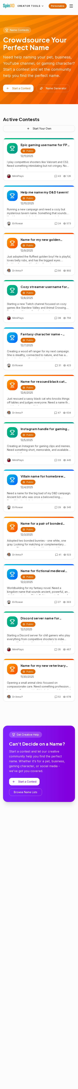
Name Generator (56, 88)
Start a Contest (21, 88)
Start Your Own (42, 128)
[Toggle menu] (71, 6)
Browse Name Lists (25, 792)
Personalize (57, 6)
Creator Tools (29, 6)
